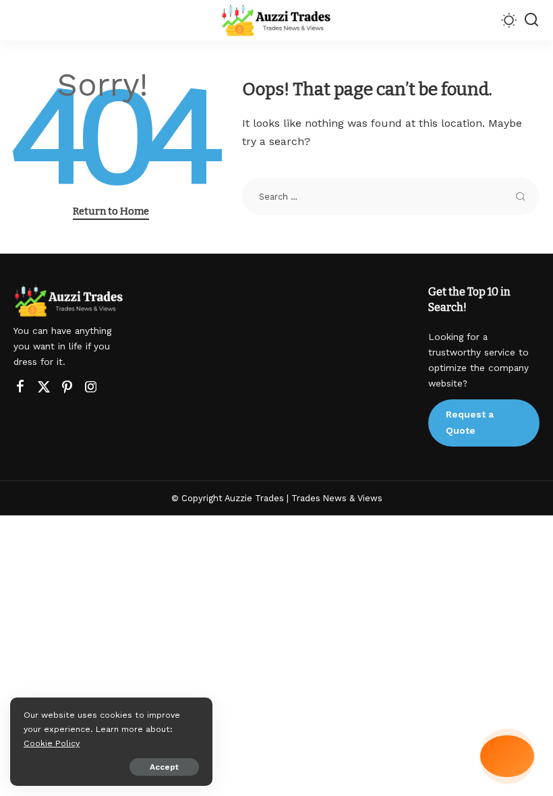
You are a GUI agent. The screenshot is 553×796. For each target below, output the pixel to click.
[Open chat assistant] (507, 756)
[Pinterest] (67, 387)
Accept (164, 767)
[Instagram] (91, 387)
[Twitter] (44, 387)
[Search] (531, 20)
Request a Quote (470, 422)
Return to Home (111, 211)
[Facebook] (20, 387)
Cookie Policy (52, 743)
